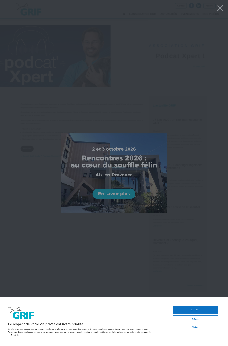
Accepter (195, 310)
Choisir (195, 327)
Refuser (195, 319)
